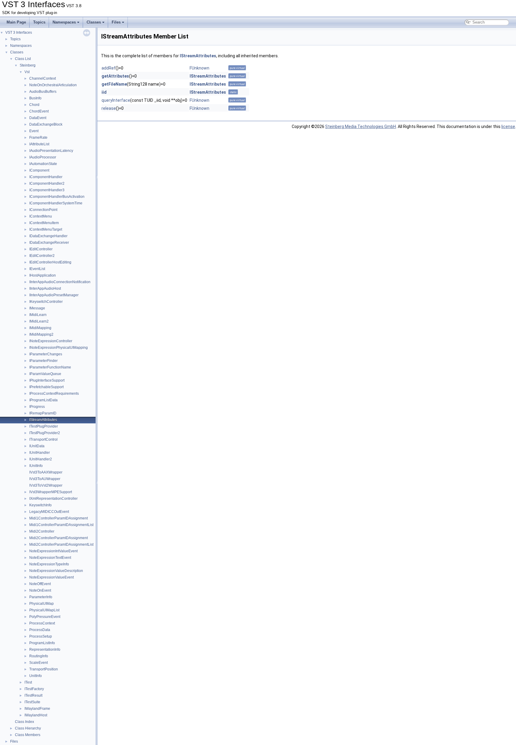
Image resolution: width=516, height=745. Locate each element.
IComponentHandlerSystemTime (55, 203)
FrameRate (38, 137)
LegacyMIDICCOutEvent (49, 512)
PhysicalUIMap (41, 603)
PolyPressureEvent (44, 617)
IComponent (39, 170)
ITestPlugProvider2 (44, 433)
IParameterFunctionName (50, 367)
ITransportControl (43, 439)
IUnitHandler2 (40, 459)
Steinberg (28, 65)
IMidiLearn (38, 315)
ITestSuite (32, 702)
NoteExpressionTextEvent (50, 558)
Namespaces (64, 22)
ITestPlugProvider (43, 426)
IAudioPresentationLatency (51, 151)
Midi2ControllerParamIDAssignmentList (61, 544)
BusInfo (35, 98)
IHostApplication (42, 275)
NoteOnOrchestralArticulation (53, 85)
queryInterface (116, 100)
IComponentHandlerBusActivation (57, 197)
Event (34, 131)
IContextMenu (40, 216)
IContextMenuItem (44, 223)
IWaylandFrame (37, 709)
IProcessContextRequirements (54, 393)
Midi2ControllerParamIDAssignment (58, 538)
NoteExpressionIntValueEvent (53, 551)
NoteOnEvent (40, 590)
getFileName (114, 84)
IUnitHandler (39, 453)
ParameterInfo (40, 597)
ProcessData (39, 630)
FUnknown (199, 68)
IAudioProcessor (42, 157)
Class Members (27, 735)
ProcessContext (42, 623)
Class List (23, 59)
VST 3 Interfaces (18, 32)
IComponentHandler (45, 177)
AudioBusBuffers (42, 92)
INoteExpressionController (50, 341)
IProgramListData (43, 400)
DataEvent (37, 118)
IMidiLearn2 (39, 321)
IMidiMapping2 (41, 334)
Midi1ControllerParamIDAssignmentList (61, 525)
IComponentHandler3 (46, 190)
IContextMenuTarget (45, 229)
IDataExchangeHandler (48, 236)
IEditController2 (42, 256)
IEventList (37, 269)
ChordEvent (39, 111)
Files (116, 22)
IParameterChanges (45, 354)
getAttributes (115, 76)
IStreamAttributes (43, 420)
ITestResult (33, 695)
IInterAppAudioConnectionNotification (59, 282)
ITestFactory (34, 689)
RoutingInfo (38, 656)
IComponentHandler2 (46, 183)
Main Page (16, 22)
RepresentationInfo (44, 649)
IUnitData (36, 446)
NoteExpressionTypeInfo (49, 564)
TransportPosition (43, 669)
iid (104, 92)
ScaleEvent (38, 663)
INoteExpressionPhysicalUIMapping (58, 347)
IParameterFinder (43, 361)
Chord (34, 105)
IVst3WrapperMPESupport (50, 492)
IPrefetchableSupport (46, 387)
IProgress (37, 407)
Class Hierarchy (28, 728)
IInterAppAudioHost (45, 288)
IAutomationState (43, 164)
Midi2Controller (41, 531)
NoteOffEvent (40, 584)
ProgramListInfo (42, 643)
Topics (39, 22)
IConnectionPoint (43, 210)
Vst (27, 72)
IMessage (37, 308)
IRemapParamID (42, 413)
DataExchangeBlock (45, 124)
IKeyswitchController (46, 302)
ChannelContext (42, 78)
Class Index (24, 722)
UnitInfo (35, 676)
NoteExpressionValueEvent (51, 577)
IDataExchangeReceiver (49, 242)
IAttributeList (39, 144)
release (109, 108)
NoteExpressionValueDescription (56, 571)
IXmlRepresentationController (53, 498)
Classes (94, 22)
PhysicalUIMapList (44, 610)
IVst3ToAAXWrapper (45, 472)
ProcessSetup (40, 636)
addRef (109, 68)
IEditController (41, 249)
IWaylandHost (35, 715)
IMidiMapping (40, 328)
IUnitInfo (36, 466)
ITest (28, 682)
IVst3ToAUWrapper (44, 479)
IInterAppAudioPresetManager (54, 295)
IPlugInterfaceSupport (46, 380)
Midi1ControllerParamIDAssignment (58, 518)
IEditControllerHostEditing (50, 262)
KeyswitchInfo (40, 505)
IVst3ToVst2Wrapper (45, 485)
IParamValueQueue (45, 374)
